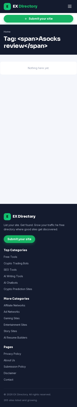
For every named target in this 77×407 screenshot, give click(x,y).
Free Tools (10, 256)
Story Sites (10, 331)
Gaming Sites (12, 318)
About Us (9, 360)
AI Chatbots (11, 282)
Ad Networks (12, 311)
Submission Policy (15, 366)
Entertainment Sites (15, 324)
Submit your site (41, 18)
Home (7, 31)
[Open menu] (69, 6)
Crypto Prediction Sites (18, 289)
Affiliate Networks (14, 305)
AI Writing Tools (13, 276)
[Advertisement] (38, 119)
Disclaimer (10, 373)
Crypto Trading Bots (16, 263)
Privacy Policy (12, 353)
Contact (8, 379)
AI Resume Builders (15, 337)
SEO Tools (10, 269)
